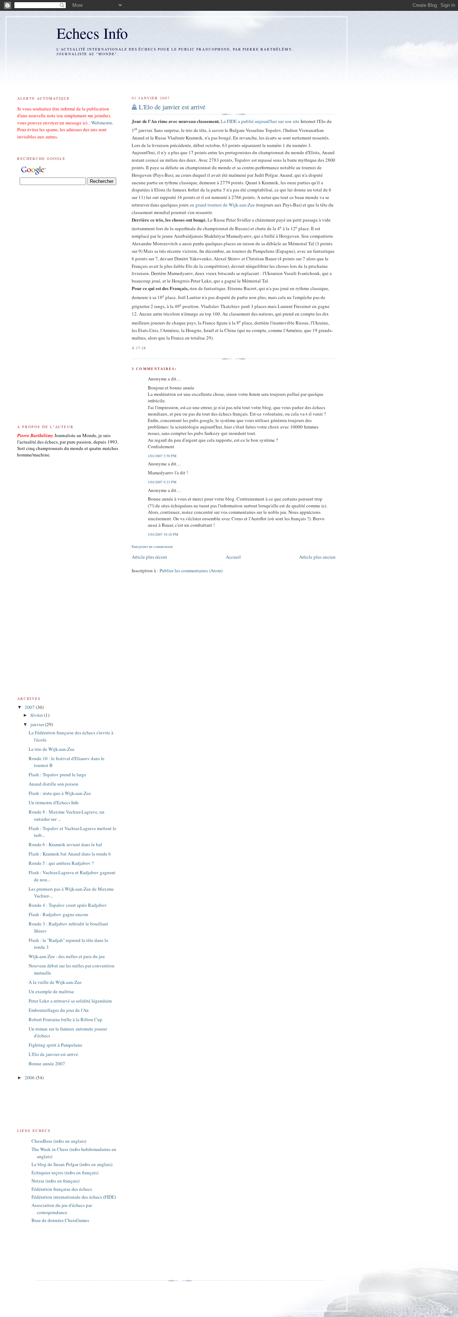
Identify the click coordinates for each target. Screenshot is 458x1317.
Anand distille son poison (53, 784)
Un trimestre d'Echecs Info (54, 802)
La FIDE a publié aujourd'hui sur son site (260, 121)
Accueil (233, 557)
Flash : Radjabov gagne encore (58, 914)
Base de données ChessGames (60, 1220)
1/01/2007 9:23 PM (162, 481)
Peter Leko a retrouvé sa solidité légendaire (70, 1001)
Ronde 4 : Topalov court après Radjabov (68, 905)
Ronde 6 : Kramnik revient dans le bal (65, 844)
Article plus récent (149, 557)
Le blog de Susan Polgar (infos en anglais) (71, 1164)
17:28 (141, 347)
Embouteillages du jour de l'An (59, 1010)
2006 (30, 1077)
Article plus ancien (317, 557)
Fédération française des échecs (61, 1189)
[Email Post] (148, 347)
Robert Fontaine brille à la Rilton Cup (65, 1019)
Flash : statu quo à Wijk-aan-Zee (60, 793)
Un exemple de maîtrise (51, 991)
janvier (37, 724)
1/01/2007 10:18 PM (163, 534)
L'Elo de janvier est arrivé (172, 107)
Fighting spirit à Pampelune (55, 1045)
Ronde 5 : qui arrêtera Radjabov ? (61, 863)
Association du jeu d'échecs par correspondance (61, 1209)
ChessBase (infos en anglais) (58, 1141)
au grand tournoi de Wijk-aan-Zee (223, 205)
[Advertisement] (173, 70)
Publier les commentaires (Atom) (191, 570)
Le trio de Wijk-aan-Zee (51, 749)
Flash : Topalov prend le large (57, 774)
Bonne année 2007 (47, 1063)
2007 (30, 707)
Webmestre (101, 122)
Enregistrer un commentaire (152, 546)
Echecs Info (92, 33)
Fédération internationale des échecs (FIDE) (73, 1197)
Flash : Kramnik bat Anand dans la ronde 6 (70, 854)
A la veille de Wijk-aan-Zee (55, 982)
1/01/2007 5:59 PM (162, 455)
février (37, 715)
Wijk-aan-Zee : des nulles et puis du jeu (67, 956)
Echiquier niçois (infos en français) (64, 1172)
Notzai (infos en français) (55, 1181)
